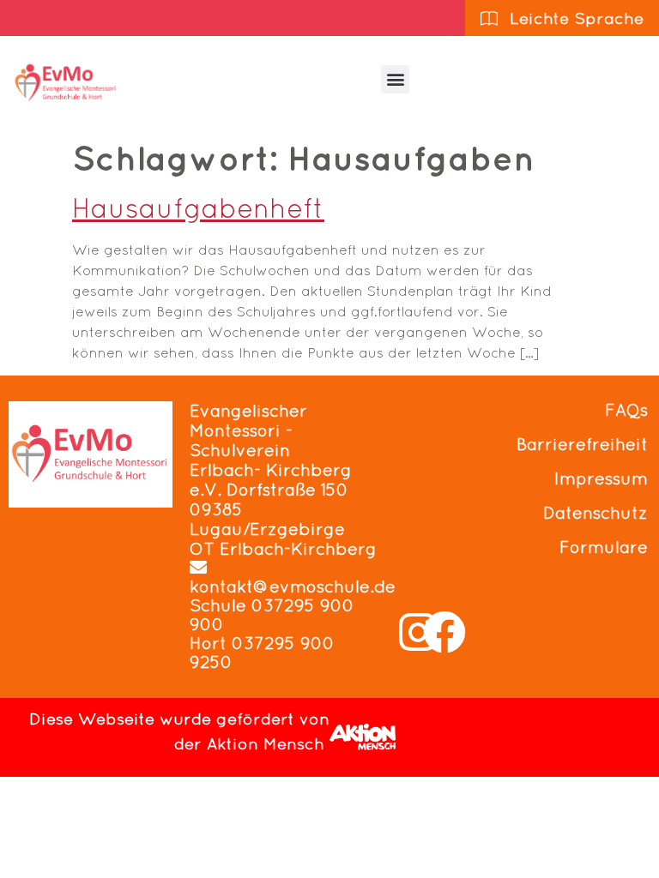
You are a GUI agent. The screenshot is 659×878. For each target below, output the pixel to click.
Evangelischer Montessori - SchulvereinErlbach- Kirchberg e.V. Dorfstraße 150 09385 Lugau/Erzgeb (271, 469)
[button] (395, 79)
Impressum (601, 478)
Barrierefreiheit (582, 444)
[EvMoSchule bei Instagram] (417, 631)
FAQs (626, 409)
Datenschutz (595, 512)
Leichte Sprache (574, 18)
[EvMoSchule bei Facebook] (444, 631)
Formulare (603, 547)
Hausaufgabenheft (198, 208)
